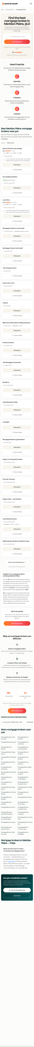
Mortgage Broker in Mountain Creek (23, 783)
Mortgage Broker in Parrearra (6, 783)
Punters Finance (8, 342)
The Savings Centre (9, 268)
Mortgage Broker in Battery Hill (8, 758)
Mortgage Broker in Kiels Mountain (8, 833)
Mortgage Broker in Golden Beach (23, 778)
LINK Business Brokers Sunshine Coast (16, 541)
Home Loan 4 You (8, 283)
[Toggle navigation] (31, 4)
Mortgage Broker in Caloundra (6, 768)
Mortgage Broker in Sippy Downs (8, 753)
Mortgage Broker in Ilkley (25, 797)
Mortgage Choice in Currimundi (13, 228)
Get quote (17, 164)
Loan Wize (6, 200)
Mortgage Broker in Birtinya (6, 748)
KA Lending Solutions (10, 177)
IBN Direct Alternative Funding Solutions (16, 323)
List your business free (18, 890)
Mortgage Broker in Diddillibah (23, 833)
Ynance (5, 303)
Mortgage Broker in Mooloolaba (23, 803)
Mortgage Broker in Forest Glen (25, 818)
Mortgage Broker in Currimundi (23, 743)
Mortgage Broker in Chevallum (23, 813)
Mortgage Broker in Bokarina (23, 758)
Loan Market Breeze (10, 519)
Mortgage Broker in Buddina (6, 803)
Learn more (17, 895)
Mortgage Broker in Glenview (23, 763)
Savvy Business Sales (10, 402)
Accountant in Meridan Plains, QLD (12, 722)
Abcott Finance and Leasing (12, 148)
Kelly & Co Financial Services (12, 459)
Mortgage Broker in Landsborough (23, 808)
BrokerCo (6, 382)
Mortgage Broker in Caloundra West (23, 748)
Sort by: (3, 143)
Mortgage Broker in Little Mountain (8, 738)
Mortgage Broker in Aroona (8, 742)
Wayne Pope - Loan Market (12, 499)
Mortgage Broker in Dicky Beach (8, 763)
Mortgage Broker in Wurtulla (23, 753)
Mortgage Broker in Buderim (6, 798)
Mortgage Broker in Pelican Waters (8, 793)
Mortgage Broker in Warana (6, 778)
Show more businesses (16, 562)
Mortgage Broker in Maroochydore (6, 828)
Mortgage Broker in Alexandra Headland (7, 813)
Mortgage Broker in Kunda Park (25, 823)
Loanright (6, 422)
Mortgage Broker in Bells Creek (24, 768)
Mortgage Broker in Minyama (23, 793)
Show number (18, 169)
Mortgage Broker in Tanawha (23, 773)
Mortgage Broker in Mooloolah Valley (6, 818)
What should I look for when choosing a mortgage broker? (14, 850)
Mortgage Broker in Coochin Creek (23, 828)
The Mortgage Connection (12, 362)
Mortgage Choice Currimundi (13, 248)
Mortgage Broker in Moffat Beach (8, 773)
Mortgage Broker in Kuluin (8, 822)
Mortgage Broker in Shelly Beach (25, 788)
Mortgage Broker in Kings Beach (8, 788)
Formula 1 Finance (9, 479)
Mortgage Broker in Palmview (23, 738)
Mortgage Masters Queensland (13, 439)
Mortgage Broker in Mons (8, 807)
